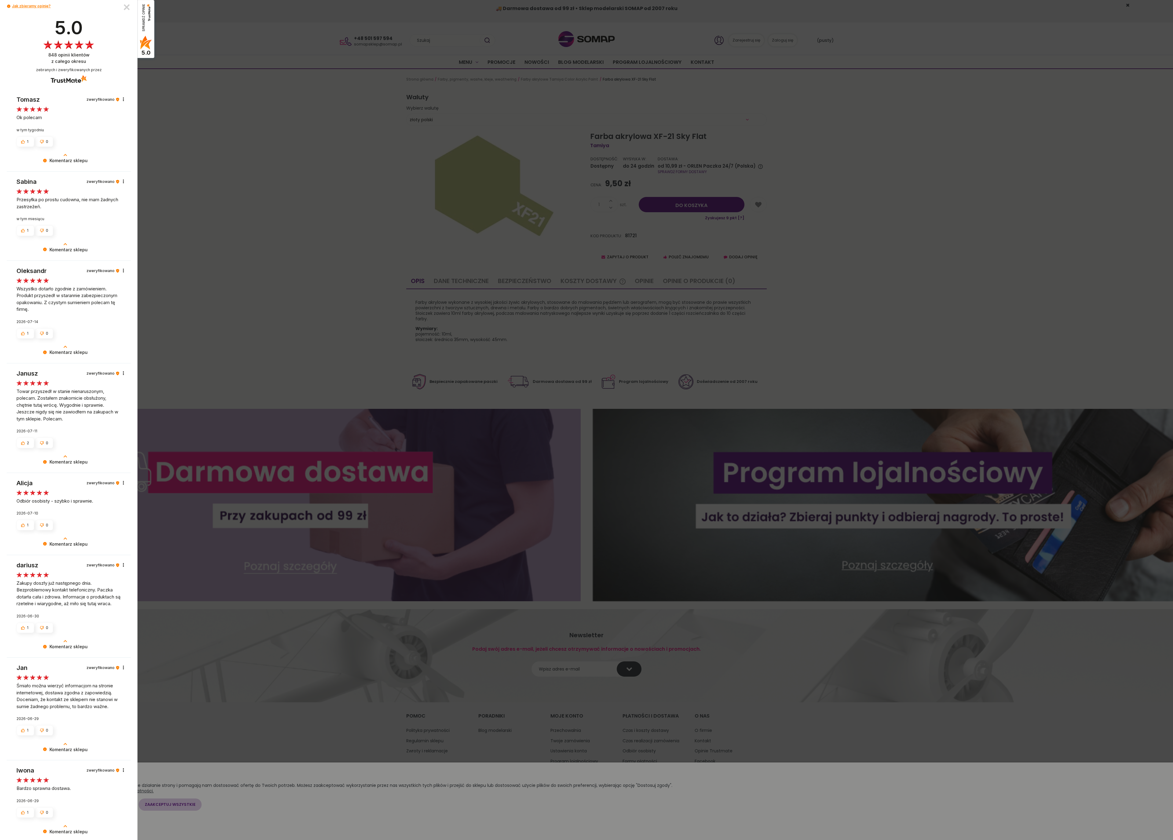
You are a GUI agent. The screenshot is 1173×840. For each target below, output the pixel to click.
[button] (9, 6)
